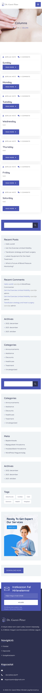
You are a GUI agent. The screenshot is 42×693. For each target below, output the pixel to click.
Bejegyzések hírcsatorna (15, 445)
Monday (7, 82)
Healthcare (10, 361)
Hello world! (10, 244)
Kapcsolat (6, 651)
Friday (6, 172)
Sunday (7, 62)
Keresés (35, 225)
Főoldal (5, 646)
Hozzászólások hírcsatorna (16, 449)
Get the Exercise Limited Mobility (19, 248)
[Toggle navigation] (38, 4)
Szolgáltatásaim (9, 655)
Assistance (10, 353)
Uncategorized (11, 369)
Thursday (8, 147)
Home (17, 28)
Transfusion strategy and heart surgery (21, 252)
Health (17, 501)
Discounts (9, 357)
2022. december (12, 323)
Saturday (8, 198)
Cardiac (20, 497)
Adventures (9, 497)
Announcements (12, 349)
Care (28, 497)
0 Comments (25, 57)
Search (35, 383)
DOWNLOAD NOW (13, 570)
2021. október (11, 331)
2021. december (12, 327)
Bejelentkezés (11, 441)
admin (6, 293)
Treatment (10, 365)
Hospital (27, 501)
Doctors (8, 501)
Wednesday (9, 121)
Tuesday (7, 101)
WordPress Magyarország (15, 453)
